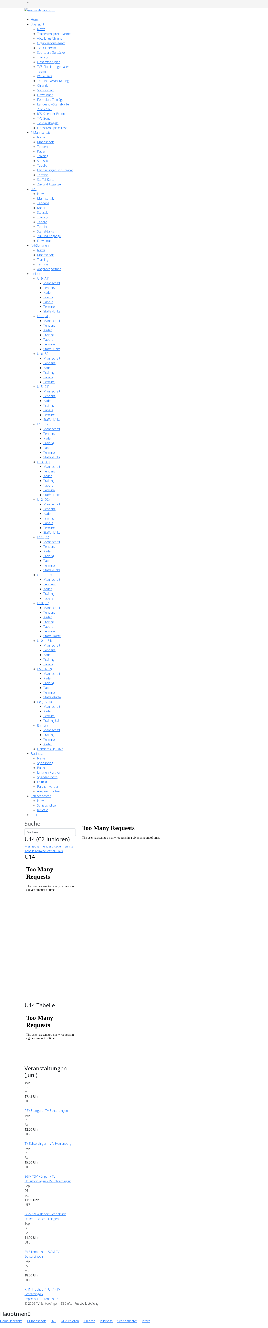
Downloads (45, 95)
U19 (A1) (43, 278)
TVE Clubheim (46, 48)
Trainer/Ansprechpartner (54, 34)
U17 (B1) (43, 316)
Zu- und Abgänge (49, 184)
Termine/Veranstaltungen (54, 81)
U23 (33, 189)
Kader (41, 151)
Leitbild (42, 782)
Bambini (42, 725)
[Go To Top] (0, 1325)
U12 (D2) (43, 499)
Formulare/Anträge (50, 99)
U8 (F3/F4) (44, 702)
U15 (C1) (43, 386)
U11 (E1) (43, 537)
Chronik (42, 85)
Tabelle (42, 165)
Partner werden (48, 786)
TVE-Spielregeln (47, 123)
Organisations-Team (51, 43)
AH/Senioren (40, 245)
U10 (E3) (43, 603)
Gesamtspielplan (48, 62)
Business (37, 753)
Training (42, 57)
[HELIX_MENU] (26, 15)
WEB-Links (44, 76)
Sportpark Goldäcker (51, 52)
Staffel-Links (45, 231)
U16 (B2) (43, 354)
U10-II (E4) (44, 641)
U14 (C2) (43, 424)
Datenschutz (49, 1299)
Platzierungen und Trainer (55, 170)
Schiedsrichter (41, 796)
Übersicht (37, 24)
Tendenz (43, 146)
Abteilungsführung (49, 38)
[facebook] (32, 2)
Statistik (42, 161)
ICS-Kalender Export (51, 114)
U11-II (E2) (44, 575)
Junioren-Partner (48, 772)
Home (35, 19)
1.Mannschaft (40, 132)
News (41, 29)
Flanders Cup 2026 (50, 749)
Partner (42, 768)
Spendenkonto (47, 777)
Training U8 (51, 721)
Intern (35, 815)
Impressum (32, 1299)
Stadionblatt (45, 90)
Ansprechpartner (49, 269)
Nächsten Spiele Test (52, 128)
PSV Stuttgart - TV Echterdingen (46, 1110)
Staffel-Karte (46, 179)
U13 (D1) (43, 462)
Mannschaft (45, 142)
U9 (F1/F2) (44, 669)
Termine (42, 175)
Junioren (36, 274)
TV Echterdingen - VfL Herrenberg (48, 1143)
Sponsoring (45, 763)
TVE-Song (43, 118)
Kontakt (42, 810)
